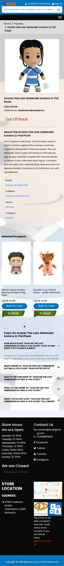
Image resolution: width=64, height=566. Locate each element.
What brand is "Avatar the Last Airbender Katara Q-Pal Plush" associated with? (29, 367)
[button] (21, 326)
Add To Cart (14, 306)
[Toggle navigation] (60, 17)
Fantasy (10, 206)
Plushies (18, 23)
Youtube (41, 454)
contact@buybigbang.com (49, 431)
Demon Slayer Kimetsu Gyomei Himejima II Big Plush (13, 293)
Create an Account (38, 3)
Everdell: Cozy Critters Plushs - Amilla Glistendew (47, 291)
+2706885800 (44, 436)
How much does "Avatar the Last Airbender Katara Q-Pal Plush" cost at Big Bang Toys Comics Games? (29, 346)
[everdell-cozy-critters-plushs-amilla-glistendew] (47, 263)
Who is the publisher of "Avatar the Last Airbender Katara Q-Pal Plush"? (28, 378)
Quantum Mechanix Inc (18, 196)
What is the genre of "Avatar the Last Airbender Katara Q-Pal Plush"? (26, 389)
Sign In (58, 3)
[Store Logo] (9, 3)
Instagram (43, 459)
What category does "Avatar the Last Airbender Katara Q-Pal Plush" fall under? (29, 400)
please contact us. (42, 542)
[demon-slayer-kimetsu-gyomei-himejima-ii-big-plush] (16, 263)
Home (7, 23)
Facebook (42, 442)
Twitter (41, 448)
